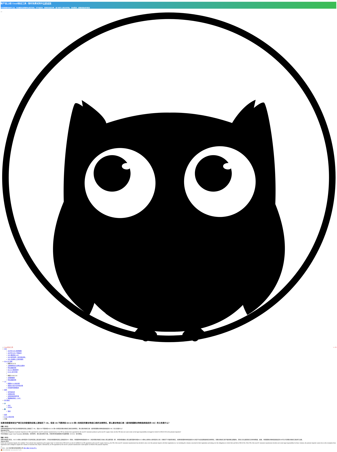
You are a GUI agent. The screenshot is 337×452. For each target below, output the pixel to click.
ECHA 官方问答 (13, 372)
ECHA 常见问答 (9, 417)
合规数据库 (11, 377)
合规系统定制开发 (13, 396)
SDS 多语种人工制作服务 (15, 359)
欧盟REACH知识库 (14, 383)
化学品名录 (11, 392)
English (10, 407)
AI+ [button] (5, 381)
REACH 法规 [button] (8, 361)
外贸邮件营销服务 (13, 387)
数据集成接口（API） (14, 398)
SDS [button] (5, 349)
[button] (5, 403)
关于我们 (7, 400)
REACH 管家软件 (13, 370)
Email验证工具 (8, 347)
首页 (5, 415)
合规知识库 (11, 394)
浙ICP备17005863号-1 (30, 448)
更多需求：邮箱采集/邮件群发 (80, 8)
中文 (9, 405)
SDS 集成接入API (13, 355)
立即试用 (47, 3)
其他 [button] (5, 390)
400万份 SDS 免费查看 (15, 351)
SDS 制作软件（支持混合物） (17, 357)
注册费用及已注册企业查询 (16, 365)
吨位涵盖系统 (12, 367)
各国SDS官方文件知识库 (15, 385)
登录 (9, 411)
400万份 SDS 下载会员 (15, 353)
